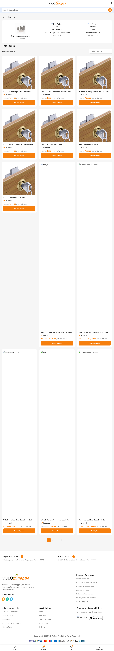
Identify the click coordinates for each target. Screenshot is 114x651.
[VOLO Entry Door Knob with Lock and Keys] (57, 246)
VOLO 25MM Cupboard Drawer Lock (56, 92)
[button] (3, 32)
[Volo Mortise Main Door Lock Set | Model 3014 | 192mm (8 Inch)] (95, 434)
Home (4, 17)
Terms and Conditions (10, 612)
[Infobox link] (12, 556)
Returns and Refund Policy (11, 623)
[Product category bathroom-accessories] (21, 32)
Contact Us (43, 615)
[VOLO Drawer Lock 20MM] (57, 126)
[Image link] (16, 577)
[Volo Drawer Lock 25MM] (95, 126)
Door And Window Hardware (86, 582)
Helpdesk (42, 627)
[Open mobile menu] (3, 3)
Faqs (41, 612)
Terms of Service (8, 615)
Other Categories (82, 601)
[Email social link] (3, 599)
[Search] (110, 10)
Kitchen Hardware (82, 590)
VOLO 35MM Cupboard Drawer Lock (18, 145)
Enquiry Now (43, 623)
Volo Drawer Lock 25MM (89, 145)
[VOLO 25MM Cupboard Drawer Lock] (57, 73)
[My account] (111, 3)
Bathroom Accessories (84, 594)
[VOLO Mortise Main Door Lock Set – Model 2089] (19, 434)
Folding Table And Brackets (86, 598)
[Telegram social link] (11, 599)
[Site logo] (57, 3)
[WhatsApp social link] (7, 599)
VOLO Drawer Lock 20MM (51, 145)
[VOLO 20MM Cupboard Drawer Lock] (19, 73)
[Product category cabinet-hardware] (93, 30)
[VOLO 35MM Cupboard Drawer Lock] (19, 126)
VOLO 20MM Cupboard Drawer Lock (18, 92)
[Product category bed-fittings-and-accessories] (57, 30)
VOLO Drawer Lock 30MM (14, 198)
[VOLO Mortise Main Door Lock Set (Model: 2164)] (57, 434)
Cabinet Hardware (82, 579)
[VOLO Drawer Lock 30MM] (19, 179)
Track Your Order (45, 619)
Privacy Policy (6, 619)
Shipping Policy (7, 627)
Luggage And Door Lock (85, 586)
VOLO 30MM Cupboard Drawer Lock (94, 92)
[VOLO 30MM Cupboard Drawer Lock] (95, 73)
